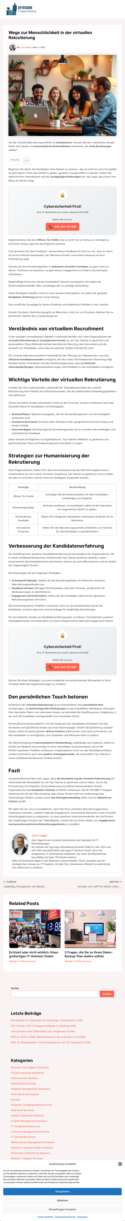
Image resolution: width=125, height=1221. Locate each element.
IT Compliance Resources (25, 1126)
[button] (120, 1164)
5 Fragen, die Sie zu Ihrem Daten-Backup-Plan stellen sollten (89, 954)
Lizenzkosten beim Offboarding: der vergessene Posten (43, 1031)
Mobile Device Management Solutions (32, 1142)
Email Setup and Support (25, 1094)
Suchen (15, 988)
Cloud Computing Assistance (27, 1072)
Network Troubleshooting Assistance (32, 1147)
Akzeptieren (62, 1191)
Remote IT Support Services (27, 1158)
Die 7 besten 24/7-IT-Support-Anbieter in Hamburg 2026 (43, 1025)
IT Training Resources (23, 1136)
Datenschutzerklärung (65, 1216)
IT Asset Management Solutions (29, 1121)
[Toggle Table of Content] (24, 160)
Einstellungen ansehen (62, 1209)
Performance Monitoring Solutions (30, 1153)
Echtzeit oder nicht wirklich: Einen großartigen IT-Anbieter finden (33, 954)
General (31, 961)
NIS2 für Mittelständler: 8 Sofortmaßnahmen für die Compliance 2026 (50, 1042)
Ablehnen (62, 1200)
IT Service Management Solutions (30, 1131)
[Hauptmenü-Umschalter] (116, 9)
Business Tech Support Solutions (30, 1067)
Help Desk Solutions (22, 1110)
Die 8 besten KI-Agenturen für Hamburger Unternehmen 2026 (47, 1020)
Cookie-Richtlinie (45, 1216)
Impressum (82, 1216)
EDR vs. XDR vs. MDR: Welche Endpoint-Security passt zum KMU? (48, 1036)
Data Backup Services (23, 1083)
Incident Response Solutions (27, 1115)
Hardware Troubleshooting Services (31, 1104)
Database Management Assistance (30, 1088)
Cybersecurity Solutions (25, 1078)
